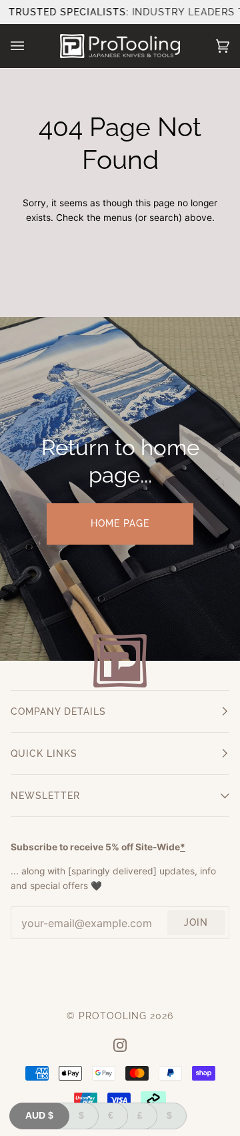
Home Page (120, 523)
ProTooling (113, 1016)
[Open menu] (31, 46)
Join (196, 922)
